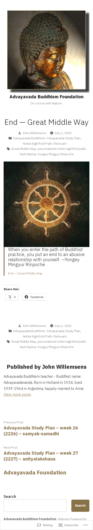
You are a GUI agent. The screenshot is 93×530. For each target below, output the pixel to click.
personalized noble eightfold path (62, 149)
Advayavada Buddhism (29, 138)
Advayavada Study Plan (63, 138)
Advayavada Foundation (35, 472)
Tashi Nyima (27, 154)
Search (10, 496)
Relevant (60, 143)
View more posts (17, 394)
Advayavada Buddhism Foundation (46, 97)
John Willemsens (34, 133)
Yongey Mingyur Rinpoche (55, 154)
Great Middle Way (23, 149)
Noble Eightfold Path (37, 143)
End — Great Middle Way (25, 273)
